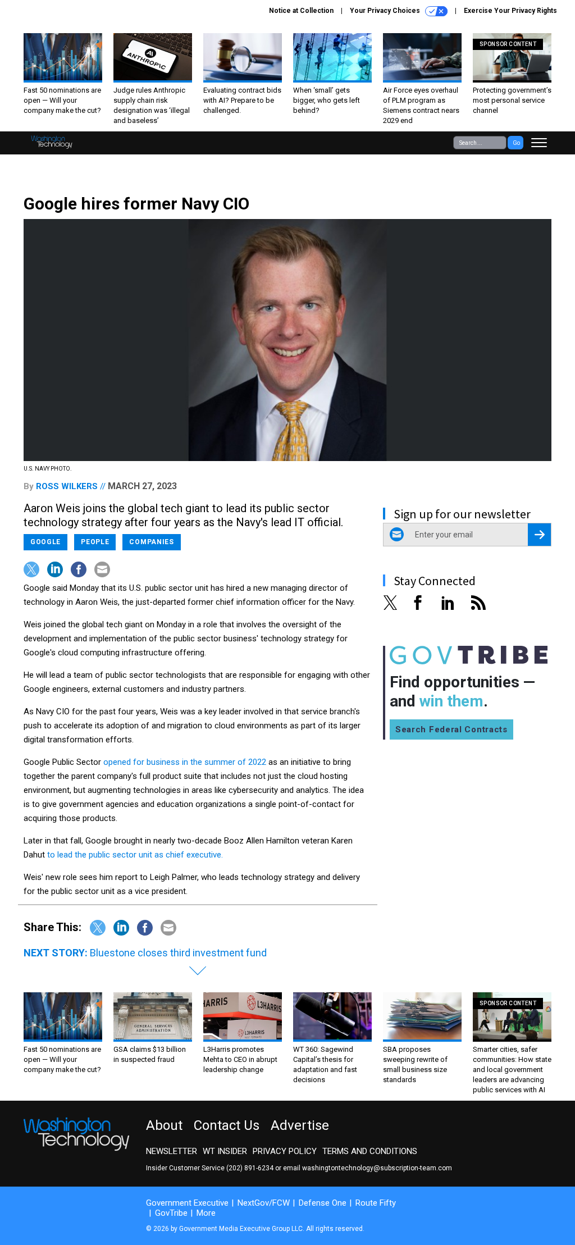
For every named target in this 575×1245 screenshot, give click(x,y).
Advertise (300, 1125)
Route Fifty (375, 1203)
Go (516, 143)
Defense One (322, 1203)
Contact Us (226, 1125)
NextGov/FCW (264, 1203)
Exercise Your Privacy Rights (510, 11)
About (164, 1125)
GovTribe (171, 1213)
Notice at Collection (301, 11)
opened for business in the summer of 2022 (184, 762)
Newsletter (171, 1151)
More (206, 1213)
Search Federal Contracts (451, 729)
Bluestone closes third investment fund (178, 953)
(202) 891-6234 (249, 1168)
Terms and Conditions (369, 1151)
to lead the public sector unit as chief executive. (135, 855)
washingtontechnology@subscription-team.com (377, 1168)
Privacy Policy (285, 1151)
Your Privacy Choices (386, 11)
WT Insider (225, 1151)
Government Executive (187, 1203)
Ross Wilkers (67, 486)
